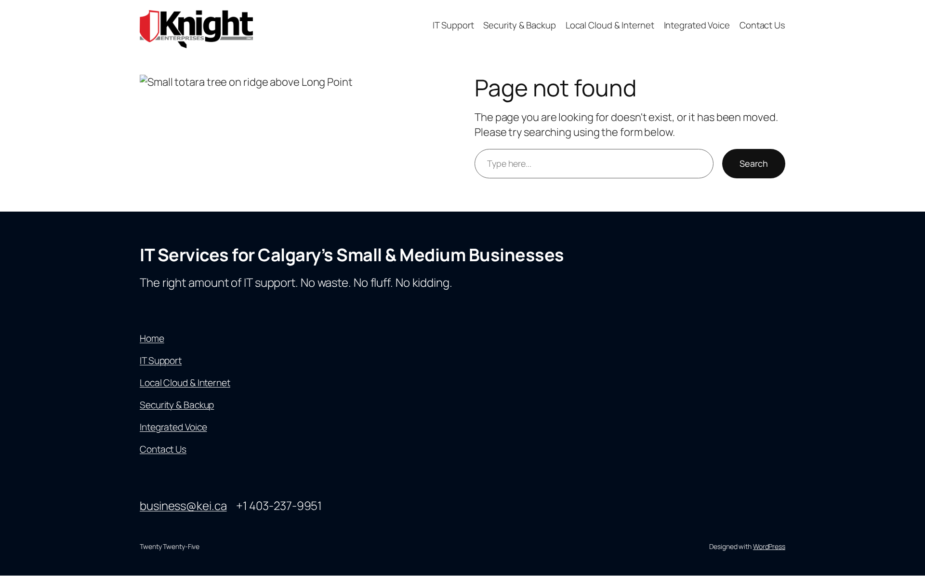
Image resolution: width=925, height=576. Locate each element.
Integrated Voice (173, 427)
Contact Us (163, 449)
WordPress (769, 546)
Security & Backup (177, 405)
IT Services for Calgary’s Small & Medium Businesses (352, 255)
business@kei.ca (183, 505)
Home (152, 338)
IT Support (161, 360)
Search (754, 163)
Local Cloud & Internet (185, 382)
